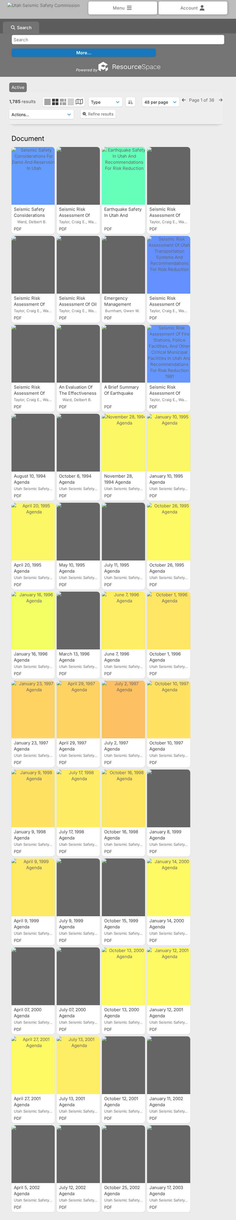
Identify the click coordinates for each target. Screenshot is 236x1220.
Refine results (100, 113)
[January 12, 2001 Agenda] (168, 976)
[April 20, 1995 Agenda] (33, 531)
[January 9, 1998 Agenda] (33, 798)
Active (18, 87)
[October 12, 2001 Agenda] (123, 1065)
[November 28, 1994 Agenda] (123, 443)
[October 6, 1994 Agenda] (78, 443)
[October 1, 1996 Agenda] (168, 620)
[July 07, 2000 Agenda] (78, 976)
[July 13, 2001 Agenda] (78, 1065)
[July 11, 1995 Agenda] (123, 531)
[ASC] (130, 102)
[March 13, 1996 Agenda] (78, 620)
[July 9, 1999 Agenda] (78, 887)
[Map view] (79, 102)
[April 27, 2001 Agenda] (33, 1065)
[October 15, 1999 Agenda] (123, 887)
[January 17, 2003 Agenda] (168, 1154)
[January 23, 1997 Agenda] (33, 709)
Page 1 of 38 (202, 100)
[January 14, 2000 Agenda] (168, 887)
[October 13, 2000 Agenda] (123, 976)
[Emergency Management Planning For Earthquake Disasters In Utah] (123, 265)
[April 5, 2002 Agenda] (33, 1154)
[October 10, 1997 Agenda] (168, 709)
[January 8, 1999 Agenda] (168, 798)
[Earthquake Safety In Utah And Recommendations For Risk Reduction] (123, 176)
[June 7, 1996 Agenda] (123, 620)
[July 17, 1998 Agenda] (78, 798)
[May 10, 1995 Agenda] (78, 531)
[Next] (220, 100)
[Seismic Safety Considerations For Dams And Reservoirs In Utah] (33, 176)
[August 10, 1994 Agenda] (33, 443)
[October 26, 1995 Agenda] (168, 531)
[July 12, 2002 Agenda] (78, 1154)
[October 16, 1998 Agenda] (123, 798)
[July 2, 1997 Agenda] (123, 709)
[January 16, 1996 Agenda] (33, 620)
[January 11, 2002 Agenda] (168, 1065)
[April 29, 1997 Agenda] (78, 709)
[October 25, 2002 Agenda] (123, 1154)
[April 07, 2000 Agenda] (33, 976)
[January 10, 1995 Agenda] (168, 443)
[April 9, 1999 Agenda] (33, 887)
